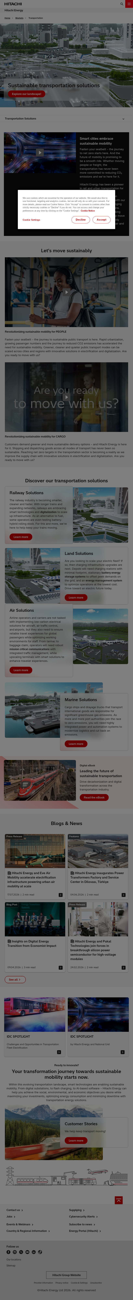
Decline (81, 219)
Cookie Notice (88, 211)
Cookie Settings (31, 219)
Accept (101, 219)
